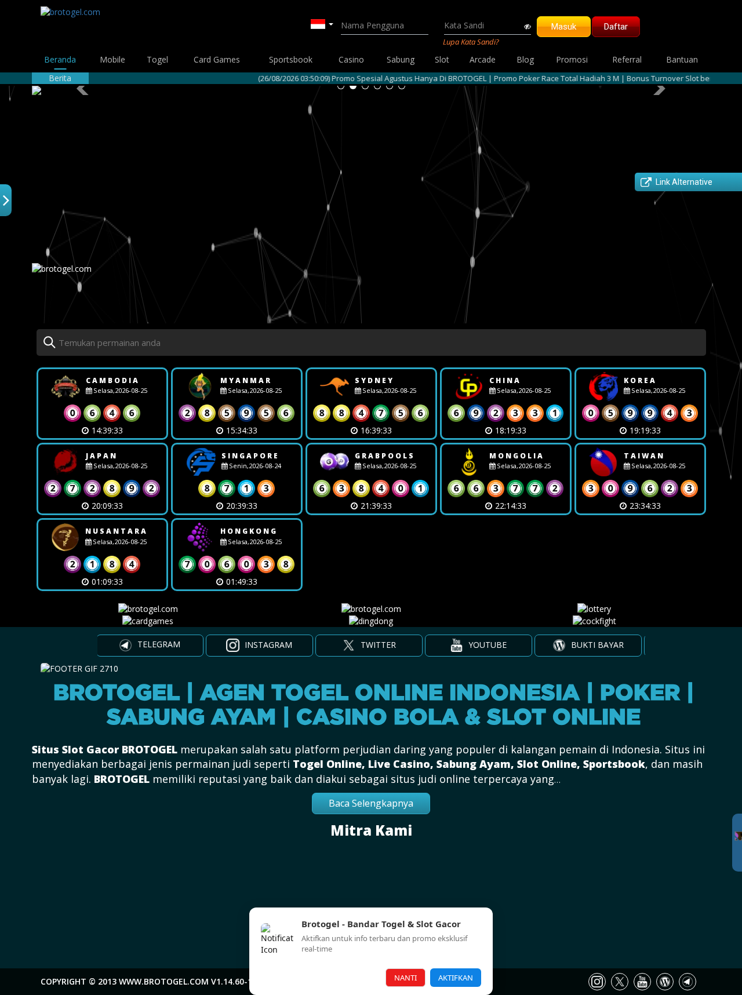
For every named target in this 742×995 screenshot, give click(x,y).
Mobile (112, 59)
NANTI (405, 977)
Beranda (60, 59)
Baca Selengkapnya (371, 803)
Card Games (217, 59)
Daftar (616, 26)
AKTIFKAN (455, 977)
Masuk (563, 26)
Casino (351, 59)
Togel (157, 59)
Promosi (572, 59)
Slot (442, 59)
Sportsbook (290, 59)
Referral (627, 59)
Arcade (483, 59)
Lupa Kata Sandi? (471, 42)
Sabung (400, 59)
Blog (525, 59)
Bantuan (682, 59)
